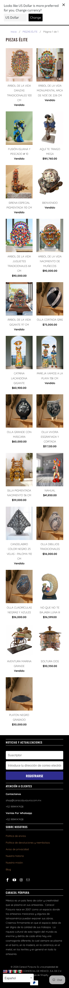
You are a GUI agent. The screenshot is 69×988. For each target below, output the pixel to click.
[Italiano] (15, 971)
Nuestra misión (14, 862)
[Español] (20, 971)
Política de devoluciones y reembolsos (28, 842)
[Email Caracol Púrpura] (28, 880)
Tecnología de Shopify (36, 975)
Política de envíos (16, 835)
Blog (8, 869)
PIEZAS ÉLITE (30, 31)
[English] (5, 971)
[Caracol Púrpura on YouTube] (15, 880)
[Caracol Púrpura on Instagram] (22, 880)
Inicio (14, 31)
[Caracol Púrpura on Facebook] (8, 880)
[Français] (10, 971)
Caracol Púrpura (27, 966)
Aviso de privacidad (17, 849)
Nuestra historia (15, 855)
